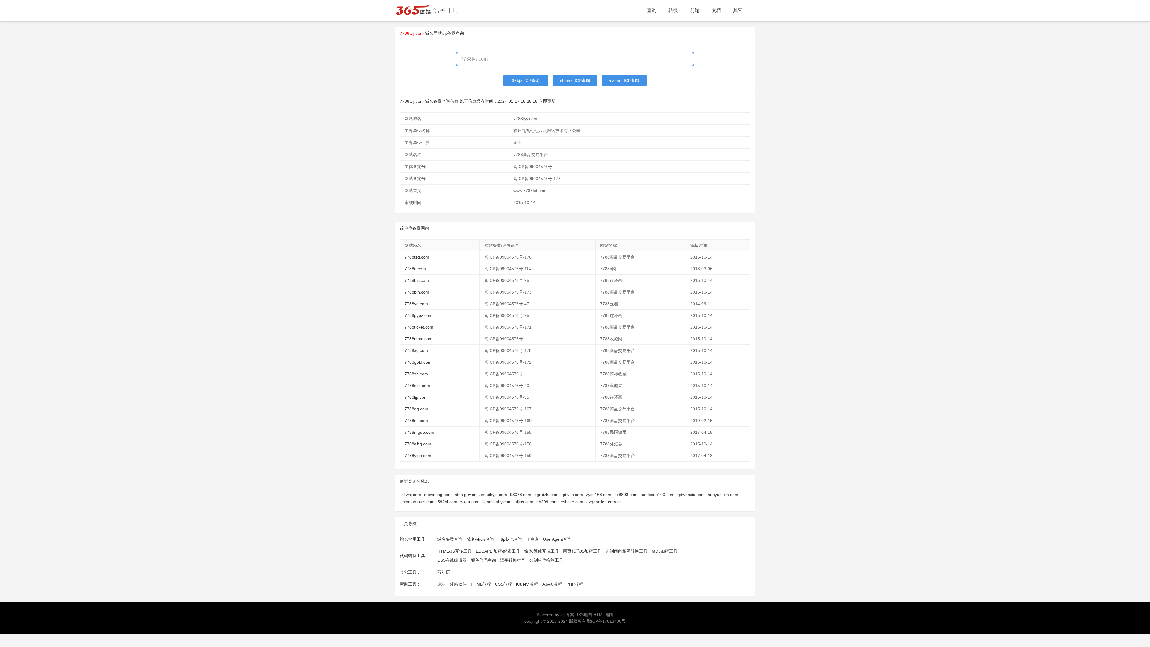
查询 (651, 10)
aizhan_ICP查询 (624, 80)
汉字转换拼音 (512, 560)
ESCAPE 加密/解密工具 (498, 551)
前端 (695, 10)
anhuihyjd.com (493, 494)
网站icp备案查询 (448, 33)
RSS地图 (583, 614)
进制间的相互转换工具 (626, 551)
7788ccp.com (417, 385)
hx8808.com (626, 494)
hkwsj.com (411, 494)
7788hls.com (417, 280)
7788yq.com (416, 303)
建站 (441, 584)
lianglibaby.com (497, 501)
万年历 (443, 572)
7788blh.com (417, 292)
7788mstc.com (418, 338)
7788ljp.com (416, 397)
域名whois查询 (480, 539)
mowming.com (438, 494)
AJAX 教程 (552, 584)
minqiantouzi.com (418, 501)
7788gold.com (418, 362)
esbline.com (572, 501)
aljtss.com (524, 501)
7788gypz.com (418, 315)
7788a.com (415, 268)
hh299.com (547, 501)
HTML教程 (481, 584)
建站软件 (458, 584)
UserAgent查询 (557, 539)
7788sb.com (416, 373)
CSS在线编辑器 (452, 560)
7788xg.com (416, 350)
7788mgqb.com (419, 432)
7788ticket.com (419, 327)
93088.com (520, 494)
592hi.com (447, 501)
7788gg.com (416, 408)
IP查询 (532, 539)
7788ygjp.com (418, 455)
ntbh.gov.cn (465, 494)
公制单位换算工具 (546, 560)
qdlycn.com (572, 494)
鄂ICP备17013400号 (606, 621)
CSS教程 (503, 584)
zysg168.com (598, 494)
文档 (716, 10)
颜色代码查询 (483, 560)
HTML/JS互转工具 (454, 551)
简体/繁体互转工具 (541, 551)
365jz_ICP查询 (526, 80)
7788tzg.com (417, 257)
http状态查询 (510, 539)
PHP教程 (574, 584)
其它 (738, 10)
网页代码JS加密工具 (582, 551)
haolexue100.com (657, 494)
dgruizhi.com (546, 494)
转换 (673, 10)
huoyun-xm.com (723, 494)
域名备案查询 (449, 539)
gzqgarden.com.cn (604, 501)
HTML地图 (603, 614)
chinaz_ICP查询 (575, 80)
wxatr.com (469, 501)
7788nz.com (416, 420)
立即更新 (547, 101)
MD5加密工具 (664, 551)
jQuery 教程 (527, 584)
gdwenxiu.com (691, 494)
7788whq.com (418, 444)
